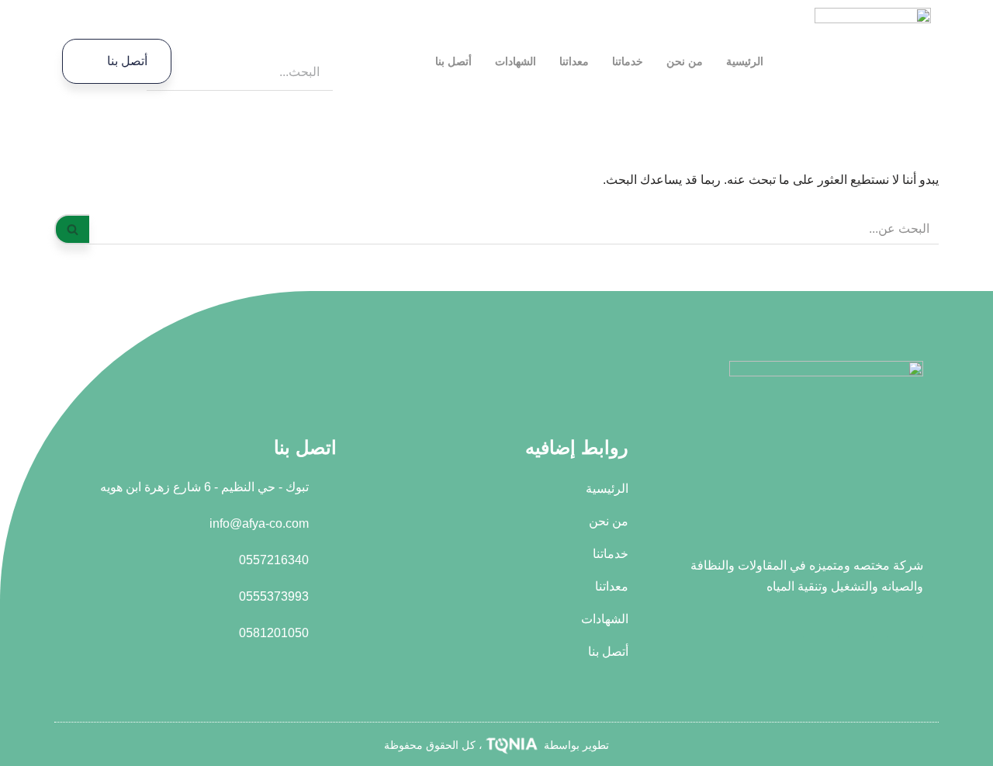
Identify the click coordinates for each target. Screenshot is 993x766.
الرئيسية (744, 61)
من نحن (684, 61)
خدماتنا (627, 61)
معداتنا (574, 61)
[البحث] (71, 229)
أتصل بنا (453, 61)
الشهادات (515, 61)
